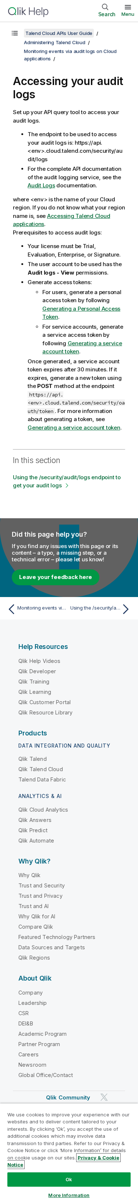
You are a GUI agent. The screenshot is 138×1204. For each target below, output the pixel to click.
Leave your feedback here (55, 576)
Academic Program (42, 1034)
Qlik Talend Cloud (40, 769)
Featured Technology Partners (56, 937)
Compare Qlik (35, 927)
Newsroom (32, 1065)
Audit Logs (41, 185)
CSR (23, 1013)
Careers (28, 1054)
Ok (69, 1179)
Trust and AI (33, 906)
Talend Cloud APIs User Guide (58, 33)
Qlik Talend (32, 759)
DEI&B (25, 1023)
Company (30, 992)
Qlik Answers (35, 820)
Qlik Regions (34, 957)
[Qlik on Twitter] (104, 1097)
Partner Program (39, 1044)
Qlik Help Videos (39, 661)
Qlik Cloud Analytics (43, 809)
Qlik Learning (34, 692)
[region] (69, 1153)
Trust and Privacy (40, 896)
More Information (68, 1195)
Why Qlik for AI (36, 916)
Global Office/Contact (45, 1075)
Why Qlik (29, 875)
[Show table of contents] (14, 33)
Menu (127, 14)
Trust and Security (41, 885)
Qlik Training (33, 681)
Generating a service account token (74, 427)
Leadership (32, 1003)
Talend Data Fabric (42, 779)
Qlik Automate (36, 840)
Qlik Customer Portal (44, 702)
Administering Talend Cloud (54, 42)
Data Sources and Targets (51, 947)
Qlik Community (68, 1097)
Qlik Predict (32, 830)
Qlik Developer (37, 671)
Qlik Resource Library (45, 712)
